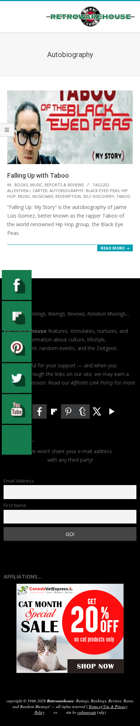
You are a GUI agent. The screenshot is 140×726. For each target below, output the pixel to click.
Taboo (123, 196)
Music (36, 184)
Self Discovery (98, 196)
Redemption (68, 196)
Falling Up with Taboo (38, 175)
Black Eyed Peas (102, 190)
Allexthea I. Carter (27, 190)
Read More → (115, 248)
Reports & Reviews (64, 184)
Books (21, 184)
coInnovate (87, 712)
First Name (15, 505)
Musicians (42, 196)
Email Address (19, 481)
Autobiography (67, 190)
